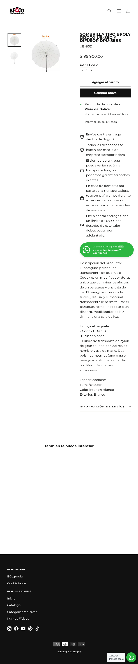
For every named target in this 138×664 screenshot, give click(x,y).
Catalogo (13, 605)
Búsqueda (15, 576)
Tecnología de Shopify (69, 651)
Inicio (11, 598)
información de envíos (102, 406)
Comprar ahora (105, 93)
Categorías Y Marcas (22, 612)
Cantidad (89, 65)
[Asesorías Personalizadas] (131, 657)
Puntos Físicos (18, 618)
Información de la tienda (101, 121)
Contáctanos (16, 583)
